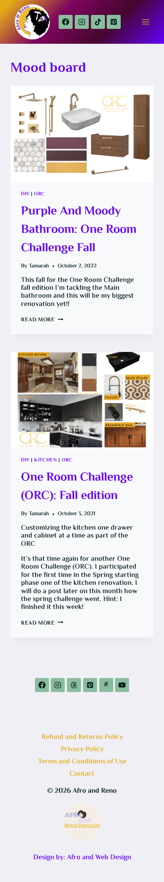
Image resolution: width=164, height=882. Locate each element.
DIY (25, 194)
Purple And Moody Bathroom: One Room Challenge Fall (78, 230)
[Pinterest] (114, 22)
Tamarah (39, 266)
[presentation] (82, 133)
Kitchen (45, 460)
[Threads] (74, 685)
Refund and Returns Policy (82, 737)
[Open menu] (145, 21)
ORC (39, 194)
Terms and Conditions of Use (82, 761)
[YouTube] (122, 685)
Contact (82, 774)
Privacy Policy (82, 749)
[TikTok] (98, 22)
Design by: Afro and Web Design (82, 857)
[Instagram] (82, 22)
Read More (42, 320)
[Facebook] (66, 22)
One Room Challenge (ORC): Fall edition (77, 487)
